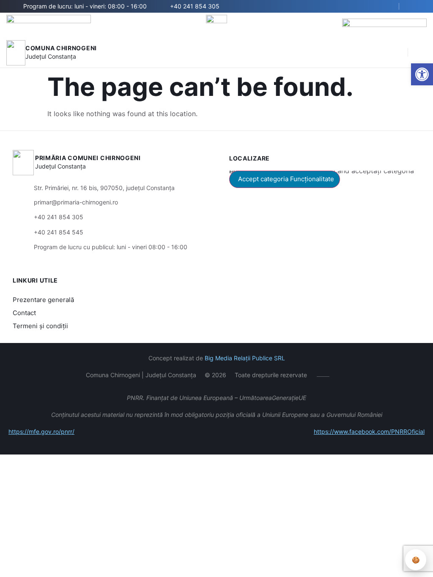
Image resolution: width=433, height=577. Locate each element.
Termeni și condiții (40, 326)
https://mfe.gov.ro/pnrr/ (41, 431)
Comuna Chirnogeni (61, 48)
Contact (24, 313)
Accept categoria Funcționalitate (286, 179)
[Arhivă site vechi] (415, 6)
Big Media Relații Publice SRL (245, 358)
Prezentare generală (43, 300)
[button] (397, 53)
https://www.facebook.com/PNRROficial (369, 431)
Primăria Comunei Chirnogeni (88, 157)
